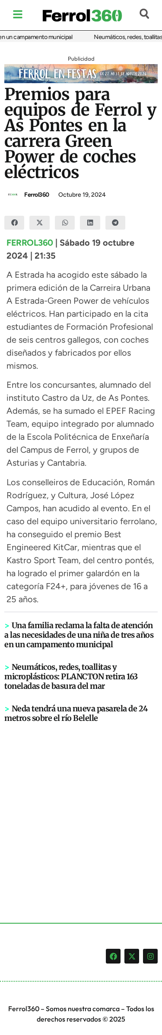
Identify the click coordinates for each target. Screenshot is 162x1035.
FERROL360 (29, 242)
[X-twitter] (131, 956)
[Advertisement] (81, 808)
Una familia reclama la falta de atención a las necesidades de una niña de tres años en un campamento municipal (78, 634)
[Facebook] (113, 956)
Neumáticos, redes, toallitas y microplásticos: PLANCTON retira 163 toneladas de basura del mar (71, 676)
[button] (14, 223)
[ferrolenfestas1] (81, 80)
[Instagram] (150, 956)
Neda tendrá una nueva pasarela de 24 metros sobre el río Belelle (76, 713)
